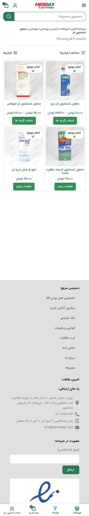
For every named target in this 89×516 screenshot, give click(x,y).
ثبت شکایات (67, 337)
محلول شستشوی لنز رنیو (65, 104)
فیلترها (7, 52)
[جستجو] (8, 16)
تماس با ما (68, 347)
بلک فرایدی (67, 318)
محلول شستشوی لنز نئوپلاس (24, 104)
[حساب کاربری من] (15, 5)
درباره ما (70, 357)
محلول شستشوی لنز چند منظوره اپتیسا (65, 171)
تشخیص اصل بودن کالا (60, 298)
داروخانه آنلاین (78, 29)
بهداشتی (33, 29)
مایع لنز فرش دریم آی (24, 170)
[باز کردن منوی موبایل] (84, 5)
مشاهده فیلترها (69, 52)
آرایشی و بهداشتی (49, 29)
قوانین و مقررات (65, 328)
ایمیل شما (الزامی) (68, 450)
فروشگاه (64, 29)
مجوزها (70, 367)
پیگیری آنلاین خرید (62, 308)
